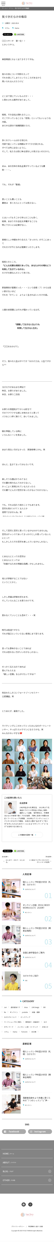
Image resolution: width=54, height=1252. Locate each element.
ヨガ (45, 1022)
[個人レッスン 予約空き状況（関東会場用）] (11, 934)
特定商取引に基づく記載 (35, 1226)
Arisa (26, 1007)
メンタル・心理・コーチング (27, 1027)
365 (26, 980)
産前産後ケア (15, 1007)
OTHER (9, 1180)
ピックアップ (25, 1017)
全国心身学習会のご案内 (33, 952)
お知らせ (45, 1027)
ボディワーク (8, 1027)
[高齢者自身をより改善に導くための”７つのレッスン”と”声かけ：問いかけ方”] (11, 1104)
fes (5, 1012)
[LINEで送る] (19, 34)
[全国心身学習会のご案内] (11, 957)
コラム (7, 28)
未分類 (33, 1032)
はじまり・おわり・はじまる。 (15, 861)
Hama (17, 28)
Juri (5, 1007)
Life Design (35, 1007)
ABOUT (9, 1162)
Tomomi (24, 1032)
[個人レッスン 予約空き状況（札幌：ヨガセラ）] (11, 888)
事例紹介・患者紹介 (32, 1022)
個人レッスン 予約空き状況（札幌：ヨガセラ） (37, 883)
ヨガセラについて (30, 889)
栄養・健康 (36, 1012)
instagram (40, 1131)
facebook (14, 1131)
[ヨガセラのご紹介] (11, 980)
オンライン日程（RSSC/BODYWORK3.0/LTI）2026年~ (36, 906)
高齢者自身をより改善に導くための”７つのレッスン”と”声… (36, 1099)
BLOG (8, 1171)
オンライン (28, 912)
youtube (25, 1012)
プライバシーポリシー (17, 1226)
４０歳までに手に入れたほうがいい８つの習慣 (39, 861)
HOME (8, 1153)
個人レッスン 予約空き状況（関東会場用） (37, 929)
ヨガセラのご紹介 (31, 975)
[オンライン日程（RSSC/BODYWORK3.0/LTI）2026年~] (11, 911)
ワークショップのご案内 (12, 1022)
